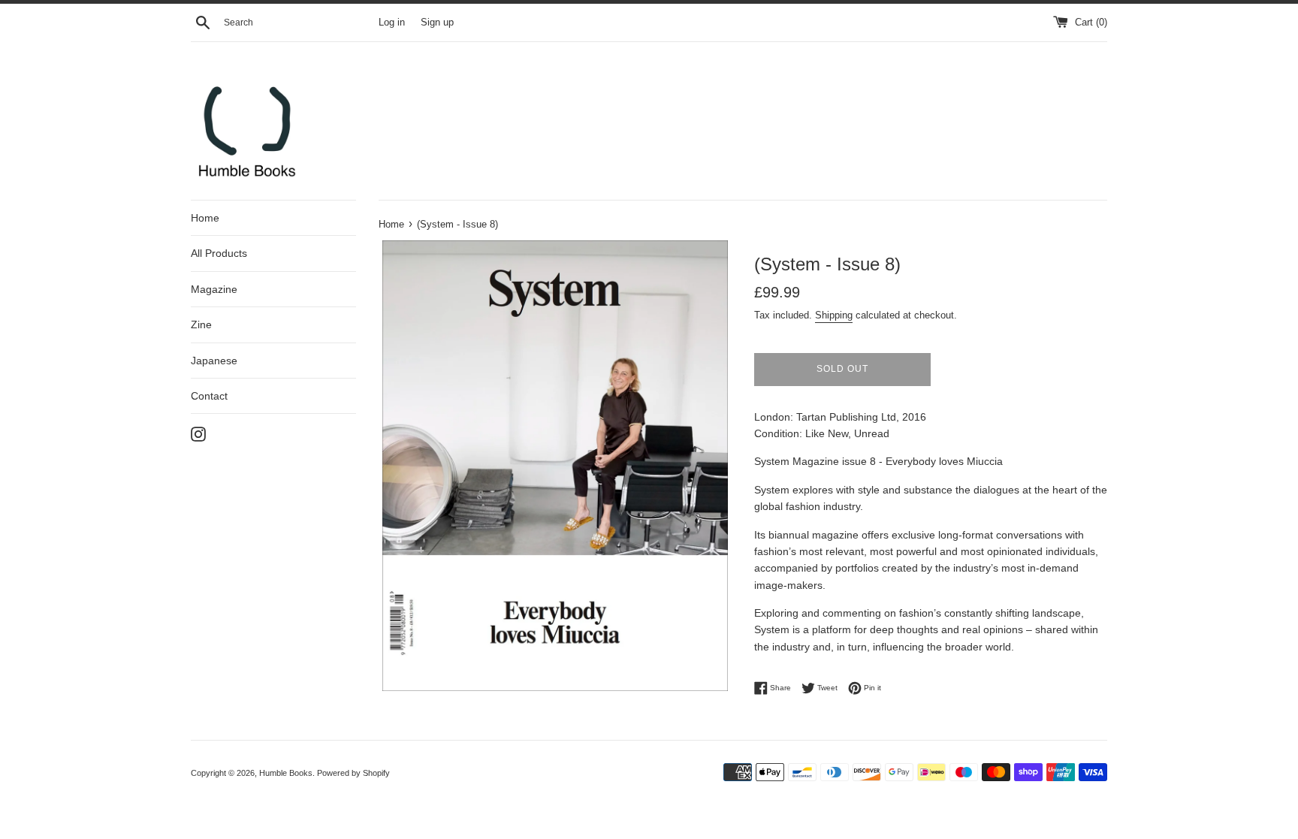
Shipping (834, 315)
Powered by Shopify (353, 772)
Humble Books (285, 772)
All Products (219, 253)
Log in (392, 22)
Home (205, 218)
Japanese (214, 361)
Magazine (214, 289)
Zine (201, 324)
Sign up (437, 22)
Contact (209, 396)
